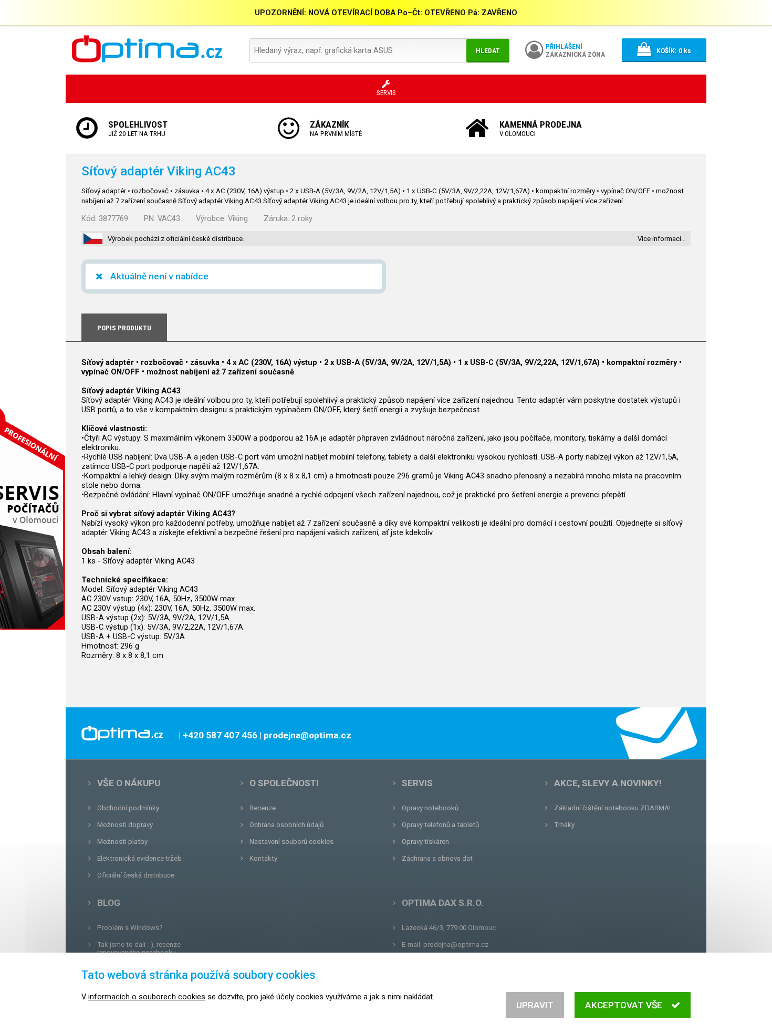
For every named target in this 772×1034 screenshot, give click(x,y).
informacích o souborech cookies (146, 996)
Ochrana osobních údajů (286, 825)
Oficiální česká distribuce (135, 875)
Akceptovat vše (623, 1005)
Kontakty (263, 858)
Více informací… (662, 239)
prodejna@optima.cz (455, 944)
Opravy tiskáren (425, 841)
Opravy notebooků (430, 808)
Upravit (535, 1005)
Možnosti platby (122, 841)
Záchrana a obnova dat (437, 858)
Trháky (564, 825)
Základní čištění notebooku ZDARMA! (612, 808)
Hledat (488, 51)
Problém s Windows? (130, 928)
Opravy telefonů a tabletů (440, 825)
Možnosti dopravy (125, 825)
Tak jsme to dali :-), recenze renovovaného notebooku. (139, 948)
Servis (417, 783)
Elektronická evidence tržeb (139, 858)
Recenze (262, 808)
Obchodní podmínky (128, 808)
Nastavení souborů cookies (291, 841)
